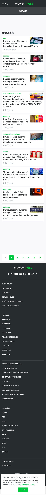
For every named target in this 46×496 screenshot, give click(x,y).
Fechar (23, 490)
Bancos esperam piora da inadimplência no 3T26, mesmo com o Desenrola (14, 81)
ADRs (4, 443)
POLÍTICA (5, 346)
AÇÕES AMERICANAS (10, 426)
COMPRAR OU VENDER (10, 386)
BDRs (4, 421)
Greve (5, 152)
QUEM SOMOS (7, 284)
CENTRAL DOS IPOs (9, 368)
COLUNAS (5, 381)
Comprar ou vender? (12, 94)
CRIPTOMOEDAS (8, 430)
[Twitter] (36, 274)
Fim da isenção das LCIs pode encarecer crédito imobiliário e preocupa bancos (17, 139)
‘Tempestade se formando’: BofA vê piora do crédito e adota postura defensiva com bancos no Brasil (21, 176)
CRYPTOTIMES (7, 461)
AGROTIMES (6, 466)
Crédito (6, 76)
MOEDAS (5, 434)
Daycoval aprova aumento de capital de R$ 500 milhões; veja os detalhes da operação (20, 212)
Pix (4, 38)
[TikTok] (33, 274)
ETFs (4, 447)
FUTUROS (5, 439)
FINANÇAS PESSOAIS (10, 337)
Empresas (7, 189)
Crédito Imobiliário (11, 134)
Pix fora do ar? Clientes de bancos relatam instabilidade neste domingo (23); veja (20, 43)
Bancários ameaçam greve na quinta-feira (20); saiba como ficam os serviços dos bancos (19, 157)
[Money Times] (24, 4)
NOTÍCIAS (5, 315)
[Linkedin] (20, 274)
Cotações (23, 11)
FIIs (3, 417)
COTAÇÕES (6, 408)
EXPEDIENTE (6, 288)
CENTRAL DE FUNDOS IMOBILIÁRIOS (15, 373)
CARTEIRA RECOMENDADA (12, 364)
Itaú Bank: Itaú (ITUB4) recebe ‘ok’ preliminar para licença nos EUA (15, 195)
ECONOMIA (6, 328)
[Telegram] (28, 274)
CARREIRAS (6, 350)
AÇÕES (4, 412)
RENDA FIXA (6, 333)
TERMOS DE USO (8, 297)
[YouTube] (16, 274)
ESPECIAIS (6, 354)
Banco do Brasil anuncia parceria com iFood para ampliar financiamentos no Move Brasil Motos (21, 63)
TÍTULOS (5, 452)
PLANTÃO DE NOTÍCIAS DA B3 (13, 394)
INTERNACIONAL (8, 341)
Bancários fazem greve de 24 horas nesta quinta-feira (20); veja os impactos (15, 122)
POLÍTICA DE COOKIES (10, 306)
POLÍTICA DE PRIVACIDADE (12, 301)
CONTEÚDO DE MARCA (10, 390)
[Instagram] (12, 274)
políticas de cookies (27, 485)
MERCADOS (6, 319)
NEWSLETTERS (7, 399)
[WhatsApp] (24, 274)
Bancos (6, 116)
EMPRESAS (6, 324)
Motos (6, 56)
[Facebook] (8, 274)
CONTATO (5, 293)
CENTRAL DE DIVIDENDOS (11, 377)
